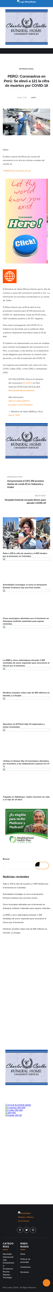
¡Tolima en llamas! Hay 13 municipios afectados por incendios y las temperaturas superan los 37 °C (26, 764)
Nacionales (7, 1254)
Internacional (26, 69)
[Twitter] (27, 1230)
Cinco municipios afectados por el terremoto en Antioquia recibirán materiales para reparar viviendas (26, 621)
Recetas (6, 1272)
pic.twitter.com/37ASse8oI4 (20, 405)
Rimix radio (7, 1287)
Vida (5, 1260)
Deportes (6, 1275)
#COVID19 (27, 383)
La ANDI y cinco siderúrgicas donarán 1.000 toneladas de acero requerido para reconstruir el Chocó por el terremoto (26, 663)
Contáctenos (25, 1267)
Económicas (8, 1269)
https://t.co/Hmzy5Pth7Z (19, 401)
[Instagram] (33, 1230)
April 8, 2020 (14, 415)
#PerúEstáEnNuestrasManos (21, 390)
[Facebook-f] (20, 1230)
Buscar (6, 859)
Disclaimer (24, 1272)
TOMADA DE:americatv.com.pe (17, 171)
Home (22, 1254)
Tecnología (7, 1277)
